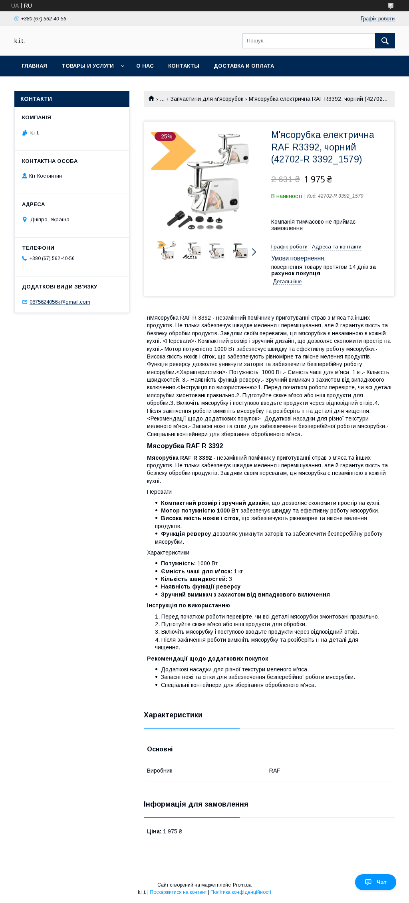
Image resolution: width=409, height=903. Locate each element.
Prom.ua (242, 885)
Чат (382, 882)
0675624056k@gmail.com (60, 302)
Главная (34, 66)
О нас (145, 66)
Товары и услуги (88, 66)
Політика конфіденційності (240, 892)
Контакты (183, 66)
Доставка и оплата (244, 66)
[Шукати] (385, 40)
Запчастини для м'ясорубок (207, 99)
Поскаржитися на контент (178, 892)
